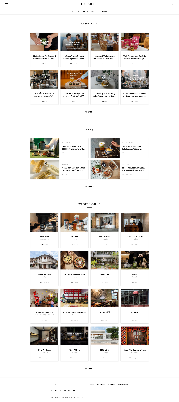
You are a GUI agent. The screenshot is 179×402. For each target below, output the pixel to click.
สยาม (75, 277)
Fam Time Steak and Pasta (74, 274)
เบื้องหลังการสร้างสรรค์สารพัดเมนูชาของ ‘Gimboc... (74, 57)
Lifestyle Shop (136, 358)
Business (111, 384)
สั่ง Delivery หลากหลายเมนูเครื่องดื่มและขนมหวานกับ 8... (104, 95)
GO (83, 11)
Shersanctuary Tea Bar (134, 236)
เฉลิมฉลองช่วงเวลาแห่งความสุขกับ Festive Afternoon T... (134, 95)
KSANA (134, 274)
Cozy (76, 244)
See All (88, 112)
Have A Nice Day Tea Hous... (74, 312)
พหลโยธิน (135, 239)
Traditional (46, 282)
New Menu (68, 153)
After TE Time (74, 350)
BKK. (54, 384)
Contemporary (46, 358)
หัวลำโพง (105, 239)
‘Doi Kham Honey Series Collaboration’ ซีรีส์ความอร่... (133, 148)
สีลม (106, 101)
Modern (76, 320)
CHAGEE (74, 236)
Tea (46, 63)
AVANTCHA (44, 236)
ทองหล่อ (75, 352)
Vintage (106, 320)
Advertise (101, 384)
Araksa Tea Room (44, 274)
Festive (136, 101)
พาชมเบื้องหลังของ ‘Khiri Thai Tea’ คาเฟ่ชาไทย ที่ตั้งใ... (44, 95)
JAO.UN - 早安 (104, 312)
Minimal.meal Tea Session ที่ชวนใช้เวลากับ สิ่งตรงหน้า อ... (44, 57)
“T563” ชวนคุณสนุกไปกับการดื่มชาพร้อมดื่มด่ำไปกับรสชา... (73, 169)
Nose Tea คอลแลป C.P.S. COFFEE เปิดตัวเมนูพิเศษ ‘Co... (73, 148)
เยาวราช (105, 315)
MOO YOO (104, 350)
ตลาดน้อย (135, 352)
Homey (136, 244)
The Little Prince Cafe (44, 312)
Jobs (92, 384)
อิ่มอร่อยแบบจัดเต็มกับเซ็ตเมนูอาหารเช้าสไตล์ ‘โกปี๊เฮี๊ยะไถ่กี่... (133, 169)
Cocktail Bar (76, 358)
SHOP (104, 11)
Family (76, 282)
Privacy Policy (79, 397)
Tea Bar (46, 244)
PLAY (93, 11)
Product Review (129, 153)
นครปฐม (105, 352)
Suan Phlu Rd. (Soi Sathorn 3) (45, 315)
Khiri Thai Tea (104, 236)
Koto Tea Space (44, 350)
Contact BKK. (123, 384)
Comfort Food (129, 174)
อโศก (75, 239)
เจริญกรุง (45, 277)
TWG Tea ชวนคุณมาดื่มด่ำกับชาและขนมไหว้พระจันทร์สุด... (134, 57)
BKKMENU (89, 4)
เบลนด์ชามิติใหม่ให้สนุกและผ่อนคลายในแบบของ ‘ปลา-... (104, 57)
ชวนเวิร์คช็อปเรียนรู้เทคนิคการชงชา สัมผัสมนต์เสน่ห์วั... (74, 95)
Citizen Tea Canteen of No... (134, 350)
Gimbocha (104, 274)
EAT (74, 11)
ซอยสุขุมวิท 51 (45, 239)
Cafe (46, 320)
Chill (136, 282)
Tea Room (76, 63)
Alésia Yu (134, 312)
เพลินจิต (135, 277)
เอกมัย (75, 315)
